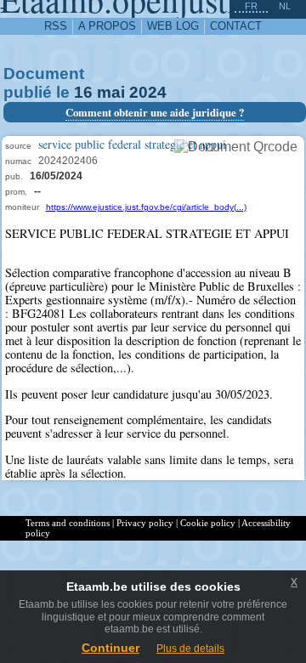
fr (251, 6)
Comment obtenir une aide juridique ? (154, 112)
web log (173, 26)
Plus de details (190, 648)
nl (285, 6)
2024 (148, 92)
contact (236, 26)
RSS (55, 26)
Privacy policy (144, 523)
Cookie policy (207, 523)
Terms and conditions (68, 523)
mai (111, 92)
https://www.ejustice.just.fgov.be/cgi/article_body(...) (146, 207)
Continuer (110, 647)
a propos (107, 26)
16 (83, 92)
